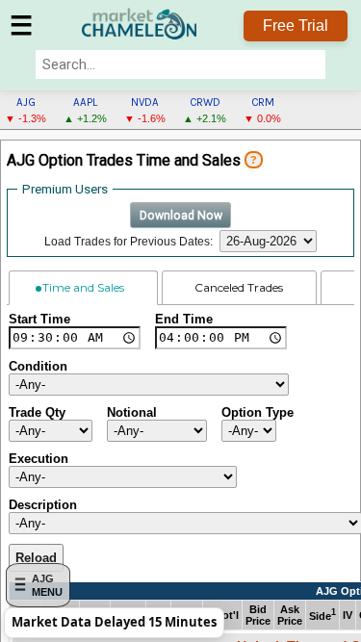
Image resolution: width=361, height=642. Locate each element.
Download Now (181, 215)
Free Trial (295, 25)
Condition (38, 366)
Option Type (257, 412)
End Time (184, 319)
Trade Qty (37, 412)
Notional (132, 412)
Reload (36, 558)
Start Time (39, 319)
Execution (38, 458)
